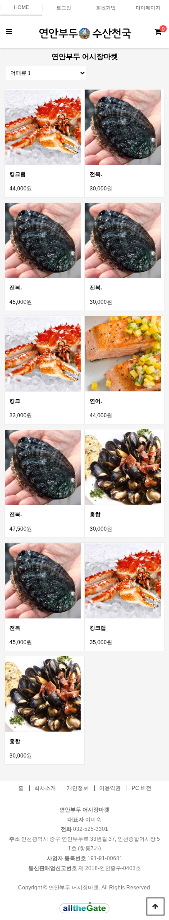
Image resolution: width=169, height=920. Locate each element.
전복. (96, 174)
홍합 (95, 514)
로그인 (63, 7)
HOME (21, 7)
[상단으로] (155, 906)
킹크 (14, 401)
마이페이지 (148, 7)
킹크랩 (17, 174)
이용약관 (110, 788)
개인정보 (77, 788)
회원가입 (106, 7)
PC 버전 (141, 788)
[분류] (9, 32)
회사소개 (45, 788)
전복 (14, 628)
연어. (96, 401)
